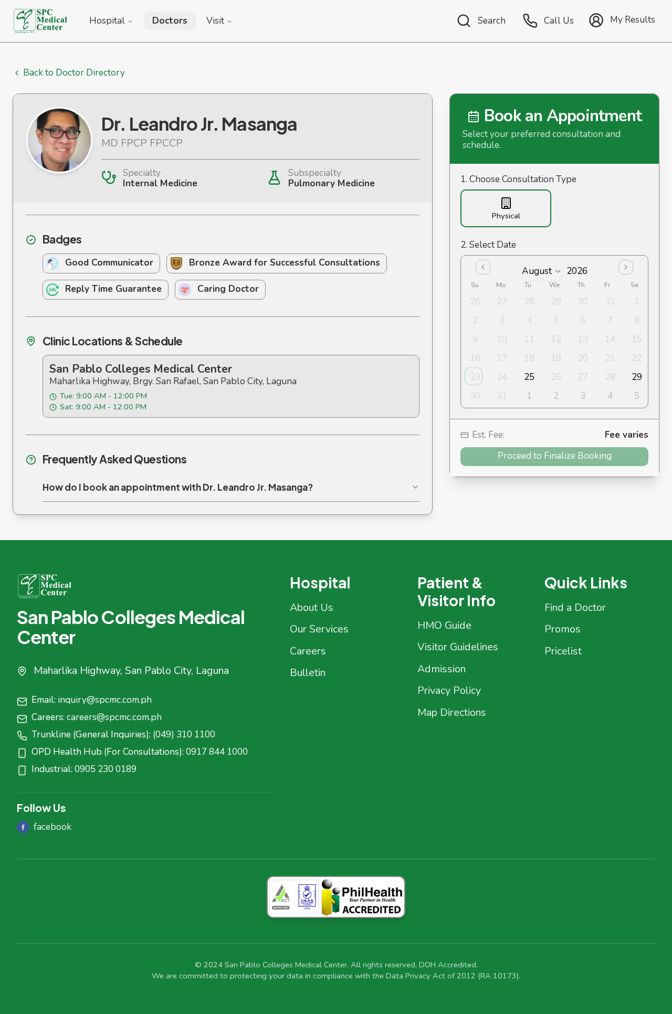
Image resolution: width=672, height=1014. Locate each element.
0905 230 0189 (105, 769)
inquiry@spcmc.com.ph (105, 700)
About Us (311, 607)
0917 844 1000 (217, 752)
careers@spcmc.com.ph (114, 717)
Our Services (319, 629)
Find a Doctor (575, 607)
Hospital (107, 21)
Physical (506, 215)
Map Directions (451, 712)
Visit (215, 21)
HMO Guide (444, 625)
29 (637, 377)
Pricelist (563, 651)
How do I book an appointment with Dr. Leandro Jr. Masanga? (178, 487)
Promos (562, 629)
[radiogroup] (554, 208)
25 (529, 377)
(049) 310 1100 (184, 734)
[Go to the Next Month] (625, 267)
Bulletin (308, 673)
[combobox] (542, 271)
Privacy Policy (449, 690)
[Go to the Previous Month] (483, 267)
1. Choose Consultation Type (518, 179)
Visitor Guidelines (457, 647)
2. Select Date (488, 245)
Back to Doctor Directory (74, 73)
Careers (308, 651)
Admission (441, 669)
